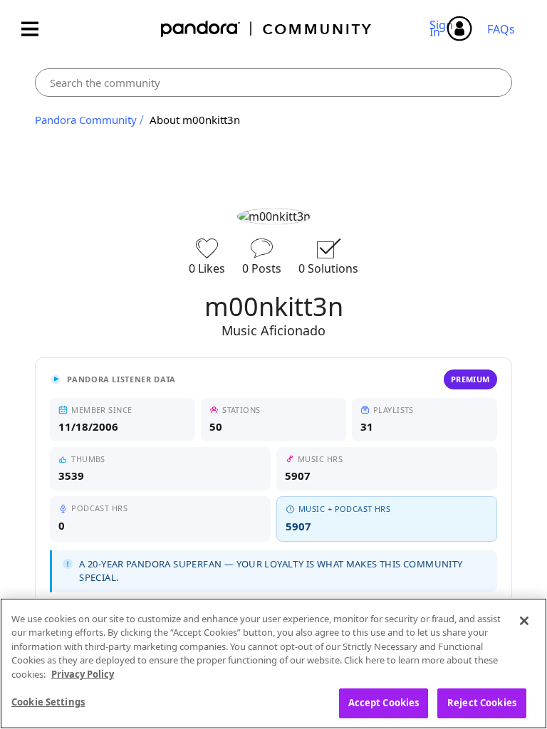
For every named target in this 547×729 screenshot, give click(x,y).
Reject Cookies (481, 702)
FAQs (501, 29)
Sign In (443, 28)
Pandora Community (267, 29)
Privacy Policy (82, 674)
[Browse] (37, 29)
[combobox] (273, 82)
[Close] (524, 620)
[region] (273, 663)
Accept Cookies (384, 702)
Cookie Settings (48, 702)
